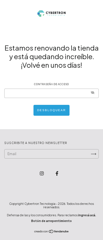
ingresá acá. (87, 215)
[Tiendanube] (52, 232)
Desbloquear (51, 110)
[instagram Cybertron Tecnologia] (42, 173)
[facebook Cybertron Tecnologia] (57, 173)
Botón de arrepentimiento (51, 221)
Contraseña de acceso (51, 84)
